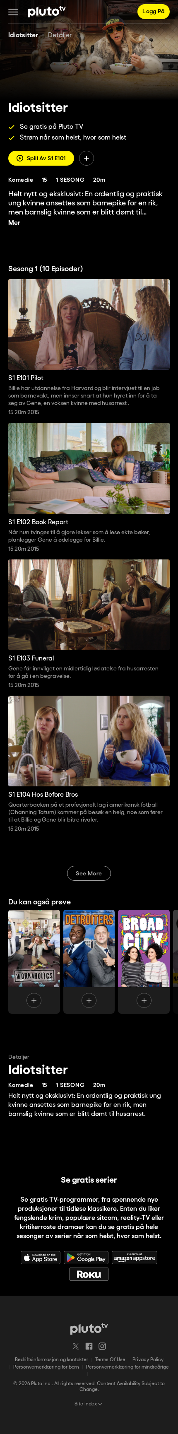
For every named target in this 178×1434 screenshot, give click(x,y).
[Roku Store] (89, 1274)
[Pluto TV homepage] (89, 1329)
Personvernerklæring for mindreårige (127, 1367)
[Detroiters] (89, 962)
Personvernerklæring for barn (46, 1367)
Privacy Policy (148, 1359)
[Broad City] (144, 962)
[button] (13, 11)
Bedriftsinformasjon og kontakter (51, 1359)
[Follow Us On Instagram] (102, 1346)
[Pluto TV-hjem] (47, 12)
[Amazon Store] (134, 1257)
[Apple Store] (40, 1257)
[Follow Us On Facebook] (89, 1346)
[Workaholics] (34, 962)
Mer (14, 223)
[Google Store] (86, 1257)
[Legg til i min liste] (86, 158)
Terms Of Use (110, 1359)
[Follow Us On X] (76, 1346)
